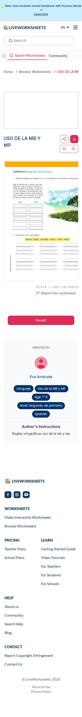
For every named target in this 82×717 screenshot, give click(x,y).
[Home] (25, 27)
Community (14, 615)
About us (12, 606)
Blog (8, 632)
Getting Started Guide (58, 549)
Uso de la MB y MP (52, 388)
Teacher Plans (15, 549)
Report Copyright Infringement (29, 655)
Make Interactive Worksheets (28, 517)
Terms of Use (41, 687)
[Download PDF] (74, 139)
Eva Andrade (41, 376)
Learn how (41, 14)
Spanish (41, 414)
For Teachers (51, 566)
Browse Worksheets (20, 526)
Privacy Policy (41, 691)
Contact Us (13, 664)
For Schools (50, 583)
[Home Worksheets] (3, 55)
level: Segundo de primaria (41, 405)
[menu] (75, 27)
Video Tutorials (53, 557)
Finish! (41, 320)
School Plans (14, 557)
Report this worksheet (58, 293)
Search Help (14, 624)
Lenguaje (23, 388)
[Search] (9, 40)
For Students (51, 575)
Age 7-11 (41, 397)
